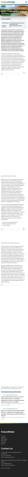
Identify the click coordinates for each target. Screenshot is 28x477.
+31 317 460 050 (7, 455)
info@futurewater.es (9, 465)
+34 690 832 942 (7, 463)
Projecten (3, 442)
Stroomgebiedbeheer (10, 6)
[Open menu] (26, 2)
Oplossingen (4, 439)
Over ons (3, 436)
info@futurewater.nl (9, 457)
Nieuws (3, 444)
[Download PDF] (24, 395)
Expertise (3, 437)
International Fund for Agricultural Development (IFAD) (17, 23)
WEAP (2, 267)
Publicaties (4, 441)
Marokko (3, 6)
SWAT (2, 209)
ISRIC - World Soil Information (16, 25)
